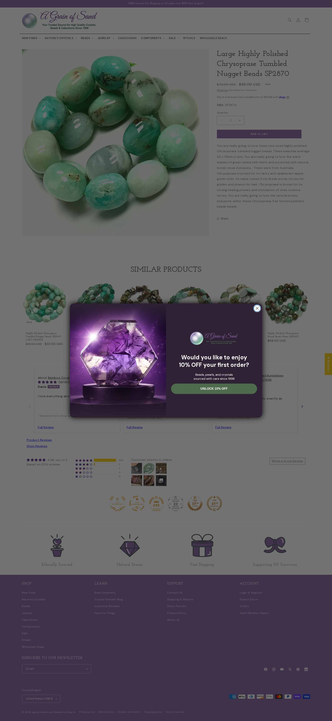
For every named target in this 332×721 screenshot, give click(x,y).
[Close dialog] (257, 308)
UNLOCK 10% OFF (214, 388)
